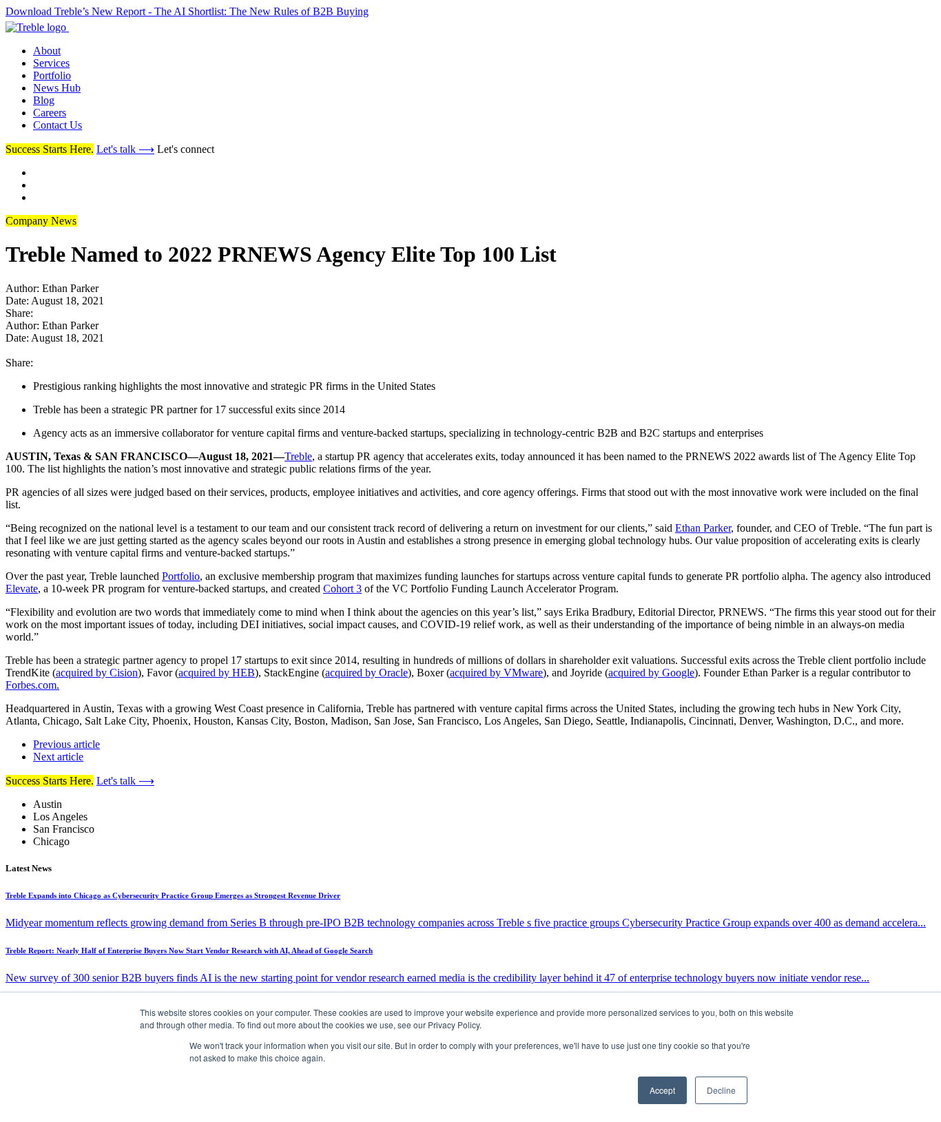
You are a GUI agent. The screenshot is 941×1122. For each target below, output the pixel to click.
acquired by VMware (496, 672)
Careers (49, 112)
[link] (72, 27)
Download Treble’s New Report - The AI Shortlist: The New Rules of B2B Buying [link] (187, 11)
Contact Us (57, 125)
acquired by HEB (216, 672)
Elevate (22, 588)
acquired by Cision (97, 672)
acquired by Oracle (366, 672)
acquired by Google (651, 672)
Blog (43, 100)
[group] (470, 386)
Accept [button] (662, 1090)
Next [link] (58, 756)
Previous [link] (66, 744)
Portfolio (52, 75)
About (47, 50)
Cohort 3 (342, 588)
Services (51, 63)
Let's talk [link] (125, 149)
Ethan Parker (703, 528)
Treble (298, 456)
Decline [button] (721, 1090)
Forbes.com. (32, 685)
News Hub (57, 88)
